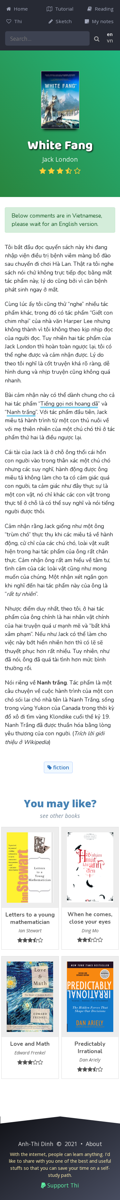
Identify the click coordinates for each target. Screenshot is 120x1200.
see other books (60, 815)
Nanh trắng (21, 412)
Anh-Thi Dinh (35, 1144)
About (94, 1144)
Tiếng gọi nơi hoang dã (69, 403)
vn (110, 40)
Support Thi (62, 1185)
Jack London (60, 159)
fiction (60, 767)
